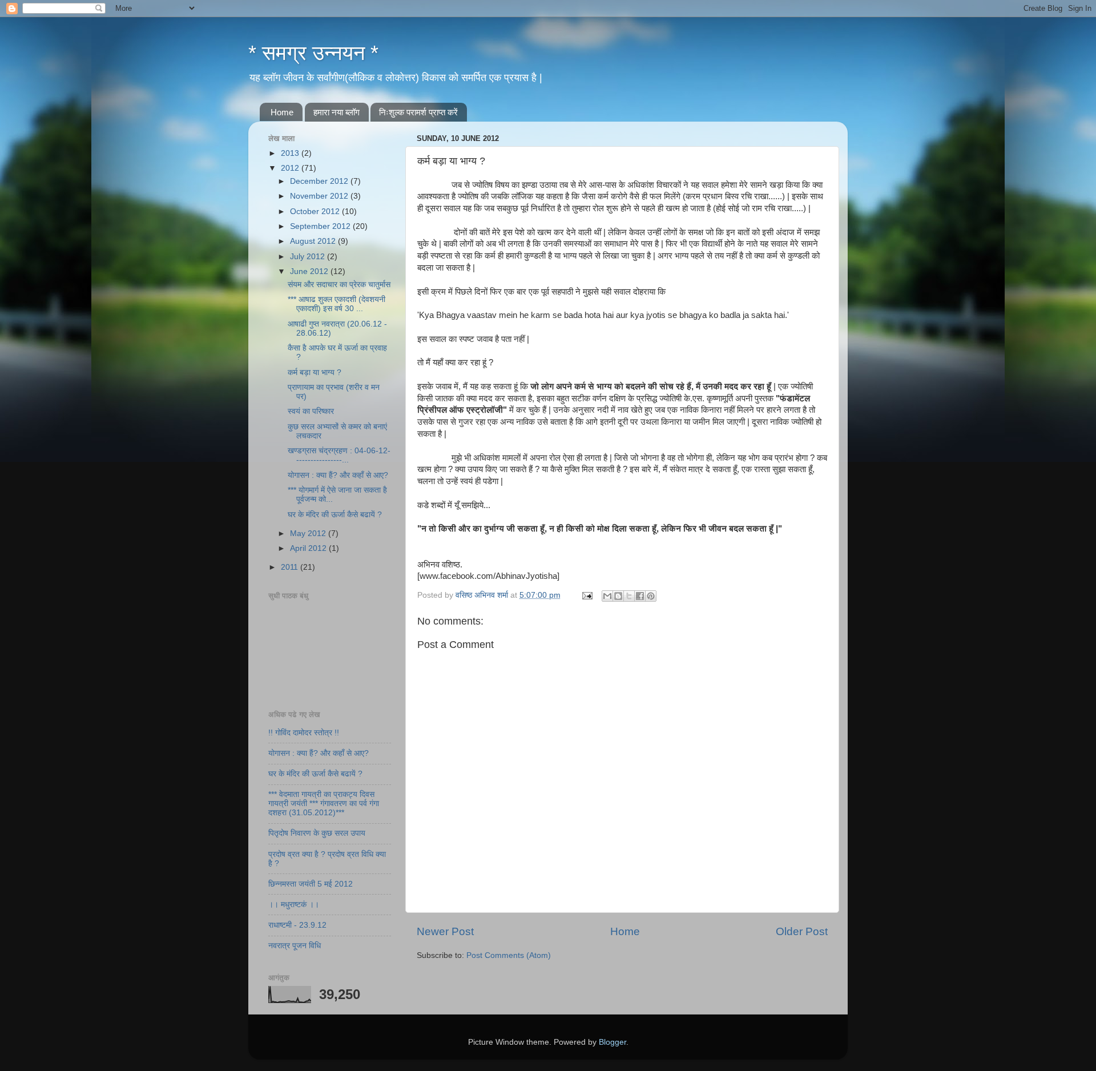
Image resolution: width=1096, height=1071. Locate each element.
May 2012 (309, 533)
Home (282, 112)
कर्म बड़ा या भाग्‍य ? (314, 372)
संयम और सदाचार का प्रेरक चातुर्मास (339, 284)
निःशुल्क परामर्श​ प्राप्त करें (418, 112)
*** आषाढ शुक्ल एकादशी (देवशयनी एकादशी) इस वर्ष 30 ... (336, 304)
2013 (291, 153)
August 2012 (314, 241)
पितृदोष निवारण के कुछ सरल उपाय (316, 833)
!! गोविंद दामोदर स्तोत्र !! (303, 732)
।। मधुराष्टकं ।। (293, 904)
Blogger (612, 1042)
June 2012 (310, 271)
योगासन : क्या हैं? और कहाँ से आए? (338, 475)
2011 (290, 567)
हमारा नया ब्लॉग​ (336, 112)
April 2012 (309, 548)
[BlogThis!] (618, 596)
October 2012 (316, 211)
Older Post (802, 931)
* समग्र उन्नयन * (313, 53)
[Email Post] (586, 595)
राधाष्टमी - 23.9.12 (297, 925)
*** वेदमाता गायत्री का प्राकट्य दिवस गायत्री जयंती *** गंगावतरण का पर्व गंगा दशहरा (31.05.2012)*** (323, 803)
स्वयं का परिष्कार (311, 411)
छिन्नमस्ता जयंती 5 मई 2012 (310, 884)
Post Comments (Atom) (508, 955)
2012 (291, 168)
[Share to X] (629, 596)
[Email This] (607, 596)
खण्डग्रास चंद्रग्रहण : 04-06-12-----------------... (339, 455)
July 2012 (308, 256)
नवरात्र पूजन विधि (294, 945)
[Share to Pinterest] (650, 596)
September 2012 (321, 226)
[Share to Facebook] (640, 596)
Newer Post (445, 931)
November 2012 (320, 196)
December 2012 (320, 181)
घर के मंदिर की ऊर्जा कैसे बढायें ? (335, 514)
